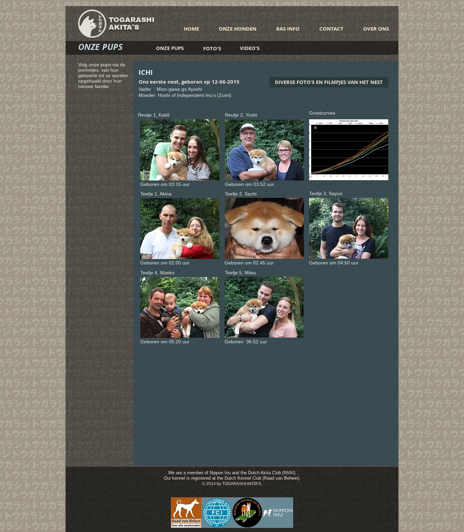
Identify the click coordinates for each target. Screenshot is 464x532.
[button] (179, 150)
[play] (202, 174)
